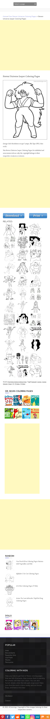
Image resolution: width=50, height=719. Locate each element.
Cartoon (39, 382)
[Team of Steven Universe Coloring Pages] (9, 306)
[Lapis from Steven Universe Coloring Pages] (22, 345)
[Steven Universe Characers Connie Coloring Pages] (22, 293)
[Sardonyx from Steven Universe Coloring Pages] (22, 306)
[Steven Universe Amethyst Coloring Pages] (22, 319)
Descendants (10, 653)
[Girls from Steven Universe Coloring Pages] (22, 358)
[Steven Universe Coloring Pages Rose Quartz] (9, 255)
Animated (34, 382)
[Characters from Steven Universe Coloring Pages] (22, 242)
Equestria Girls (10, 655)
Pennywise (9, 662)
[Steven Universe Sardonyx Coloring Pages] (9, 332)
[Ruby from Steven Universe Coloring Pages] (9, 358)
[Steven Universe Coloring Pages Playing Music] (22, 281)
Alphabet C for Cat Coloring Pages (27, 574)
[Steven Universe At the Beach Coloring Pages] (35, 332)
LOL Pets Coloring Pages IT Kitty (27, 586)
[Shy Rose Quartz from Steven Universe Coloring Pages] (35, 255)
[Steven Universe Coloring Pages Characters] (35, 319)
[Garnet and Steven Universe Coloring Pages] (22, 371)
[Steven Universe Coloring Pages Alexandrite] (9, 281)
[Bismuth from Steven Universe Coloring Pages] (22, 332)
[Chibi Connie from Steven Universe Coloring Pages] (9, 371)
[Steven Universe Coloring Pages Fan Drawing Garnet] (22, 229)
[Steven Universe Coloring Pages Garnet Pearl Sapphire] (35, 293)
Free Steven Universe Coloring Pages (22, 16)
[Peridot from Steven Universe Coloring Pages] (22, 268)
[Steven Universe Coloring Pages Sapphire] (9, 229)
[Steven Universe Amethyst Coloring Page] (35, 229)
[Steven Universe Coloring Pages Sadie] (35, 371)
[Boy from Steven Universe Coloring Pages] (35, 306)
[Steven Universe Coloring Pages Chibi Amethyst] (9, 242)
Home (5, 16)
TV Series (17, 384)
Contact (7, 701)
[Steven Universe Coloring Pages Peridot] (9, 345)
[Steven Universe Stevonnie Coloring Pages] (35, 345)
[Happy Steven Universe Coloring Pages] (9, 293)
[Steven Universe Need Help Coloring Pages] (35, 242)
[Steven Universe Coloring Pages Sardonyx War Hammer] (9, 268)
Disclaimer (9, 696)
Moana (7, 660)
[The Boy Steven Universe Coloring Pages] (22, 255)
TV (13, 384)
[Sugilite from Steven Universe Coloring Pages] (35, 358)
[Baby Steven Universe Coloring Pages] (35, 281)
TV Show (22, 384)
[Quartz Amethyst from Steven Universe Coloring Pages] (35, 268)
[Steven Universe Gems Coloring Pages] (9, 319)
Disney (10, 384)
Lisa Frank (9, 657)
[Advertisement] (25, 45)
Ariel (7, 650)
